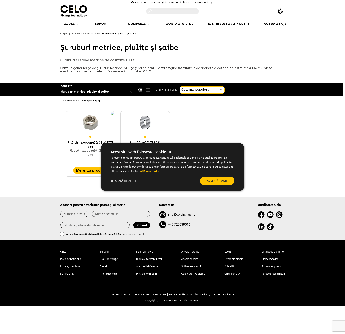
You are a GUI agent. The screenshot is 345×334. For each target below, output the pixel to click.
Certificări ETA (232, 273)
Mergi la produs (90, 170)
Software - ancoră (191, 266)
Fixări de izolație (109, 259)
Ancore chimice (189, 259)
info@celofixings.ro (181, 214)
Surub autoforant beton (149, 259)
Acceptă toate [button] (217, 180)
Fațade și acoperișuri (273, 273)
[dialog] (172, 167)
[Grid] (139, 90)
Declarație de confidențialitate (149, 294)
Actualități (230, 266)
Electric (104, 266)
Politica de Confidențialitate (88, 234)
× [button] (238, 147)
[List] (147, 90)
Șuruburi (104, 251)
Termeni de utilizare (223, 294)
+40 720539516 (179, 224)
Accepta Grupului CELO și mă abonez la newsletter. (106, 234)
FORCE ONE (67, 273)
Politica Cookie (177, 294)
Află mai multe (149, 171)
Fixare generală (108, 273)
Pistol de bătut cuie (70, 259)
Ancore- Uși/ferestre (147, 266)
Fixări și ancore (144, 251)
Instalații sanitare (70, 266)
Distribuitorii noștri (146, 273)
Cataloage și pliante (273, 251)
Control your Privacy (198, 294)
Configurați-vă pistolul (193, 273)
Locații (228, 251)
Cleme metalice (270, 259)
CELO (63, 251)
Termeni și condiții (121, 294)
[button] (123, 181)
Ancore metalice (190, 251)
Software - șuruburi (272, 266)
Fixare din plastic (233, 259)
